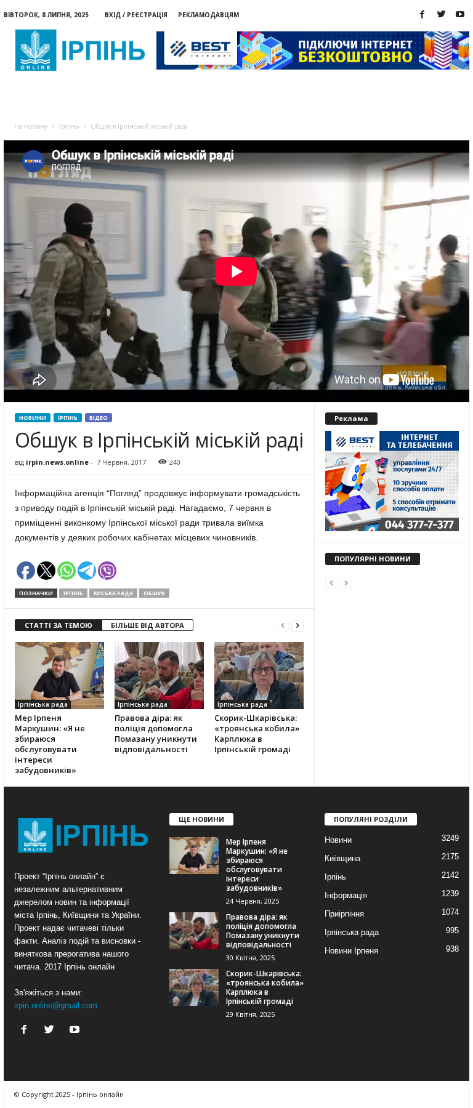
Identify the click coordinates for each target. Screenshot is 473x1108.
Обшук (154, 593)
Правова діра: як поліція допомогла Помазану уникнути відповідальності (156, 733)
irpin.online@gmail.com (55, 1005)
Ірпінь (68, 418)
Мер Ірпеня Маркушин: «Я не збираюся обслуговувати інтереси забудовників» (50, 744)
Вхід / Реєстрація (136, 14)
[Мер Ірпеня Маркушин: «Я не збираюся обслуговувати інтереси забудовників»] (59, 675)
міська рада (113, 593)
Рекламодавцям (208, 14)
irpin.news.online (57, 462)
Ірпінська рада (43, 704)
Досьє (148, 98)
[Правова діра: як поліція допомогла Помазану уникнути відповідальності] (159, 675)
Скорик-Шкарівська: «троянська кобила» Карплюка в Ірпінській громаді (257, 733)
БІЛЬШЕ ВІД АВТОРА (147, 625)
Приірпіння (344, 913)
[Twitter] (441, 15)
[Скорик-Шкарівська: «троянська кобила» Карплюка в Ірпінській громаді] (259, 675)
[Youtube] (460, 15)
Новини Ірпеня (351, 950)
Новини (36, 98)
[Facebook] (421, 15)
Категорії (94, 98)
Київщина (342, 858)
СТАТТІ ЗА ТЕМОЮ (58, 625)
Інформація (346, 895)
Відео (98, 418)
